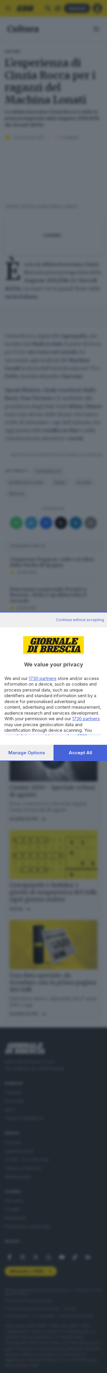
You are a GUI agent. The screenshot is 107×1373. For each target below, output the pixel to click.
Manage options (26, 752)
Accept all (80, 752)
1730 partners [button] (42, 678)
